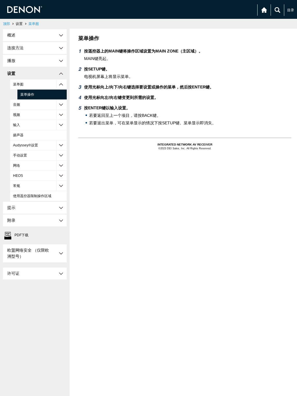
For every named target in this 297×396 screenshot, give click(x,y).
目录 (290, 10)
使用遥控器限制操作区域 (32, 196)
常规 (16, 186)
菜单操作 (27, 94)
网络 (16, 166)
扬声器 (18, 135)
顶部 (6, 24)
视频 (16, 115)
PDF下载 (21, 235)
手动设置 (20, 155)
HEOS (18, 176)
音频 (16, 105)
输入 (16, 125)
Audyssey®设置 (25, 145)
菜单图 (33, 24)
